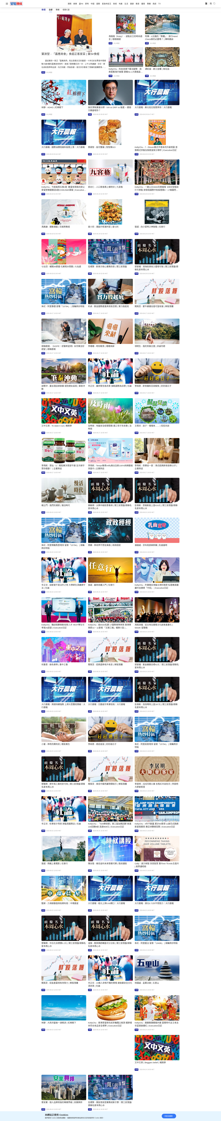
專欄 (57, 10)
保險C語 (66, 10)
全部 (50, 10)
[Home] (16, 3)
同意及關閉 (168, 1116)
